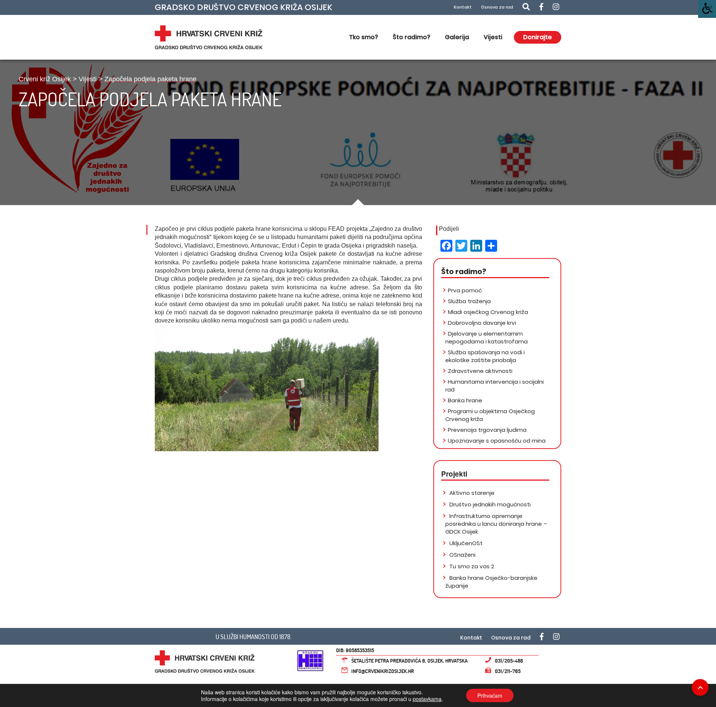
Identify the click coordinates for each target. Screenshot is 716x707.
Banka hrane (465, 400)
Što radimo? (411, 37)
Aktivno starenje (471, 493)
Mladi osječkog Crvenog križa (488, 312)
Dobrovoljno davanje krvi (482, 323)
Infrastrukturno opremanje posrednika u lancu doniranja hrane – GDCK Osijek (496, 523)
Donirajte (537, 37)
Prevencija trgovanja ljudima (487, 430)
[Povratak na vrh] (700, 687)
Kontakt (463, 7)
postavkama (427, 698)
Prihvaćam (489, 695)
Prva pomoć (465, 290)
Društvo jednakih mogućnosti (489, 504)
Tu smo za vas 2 (471, 566)
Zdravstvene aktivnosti (480, 371)
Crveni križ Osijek (45, 79)
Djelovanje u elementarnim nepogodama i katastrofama (486, 337)
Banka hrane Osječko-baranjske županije (491, 582)
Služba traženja (469, 301)
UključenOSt (465, 543)
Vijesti (493, 37)
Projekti (454, 474)
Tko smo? (363, 37)
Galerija (457, 37)
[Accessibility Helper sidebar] (707, 9)
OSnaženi (461, 555)
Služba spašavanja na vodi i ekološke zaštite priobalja (485, 356)
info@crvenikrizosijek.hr (382, 671)
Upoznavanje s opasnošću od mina (497, 440)
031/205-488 (509, 660)
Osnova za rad (497, 7)
